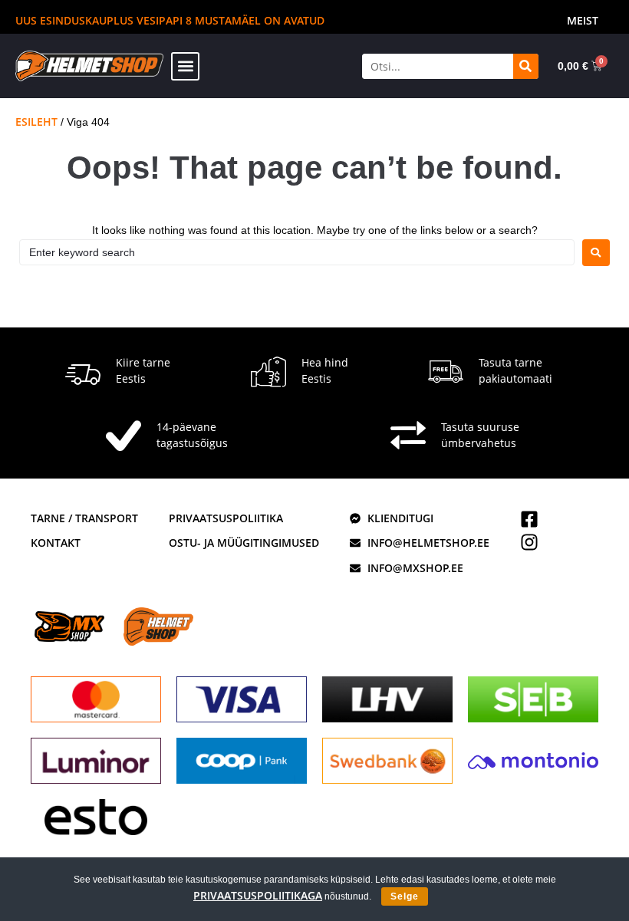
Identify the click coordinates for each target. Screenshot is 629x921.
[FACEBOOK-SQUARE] (529, 519)
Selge (404, 896)
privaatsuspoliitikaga (257, 895)
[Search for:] (297, 252)
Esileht (36, 121)
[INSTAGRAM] (529, 542)
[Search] (525, 66)
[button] (185, 66)
